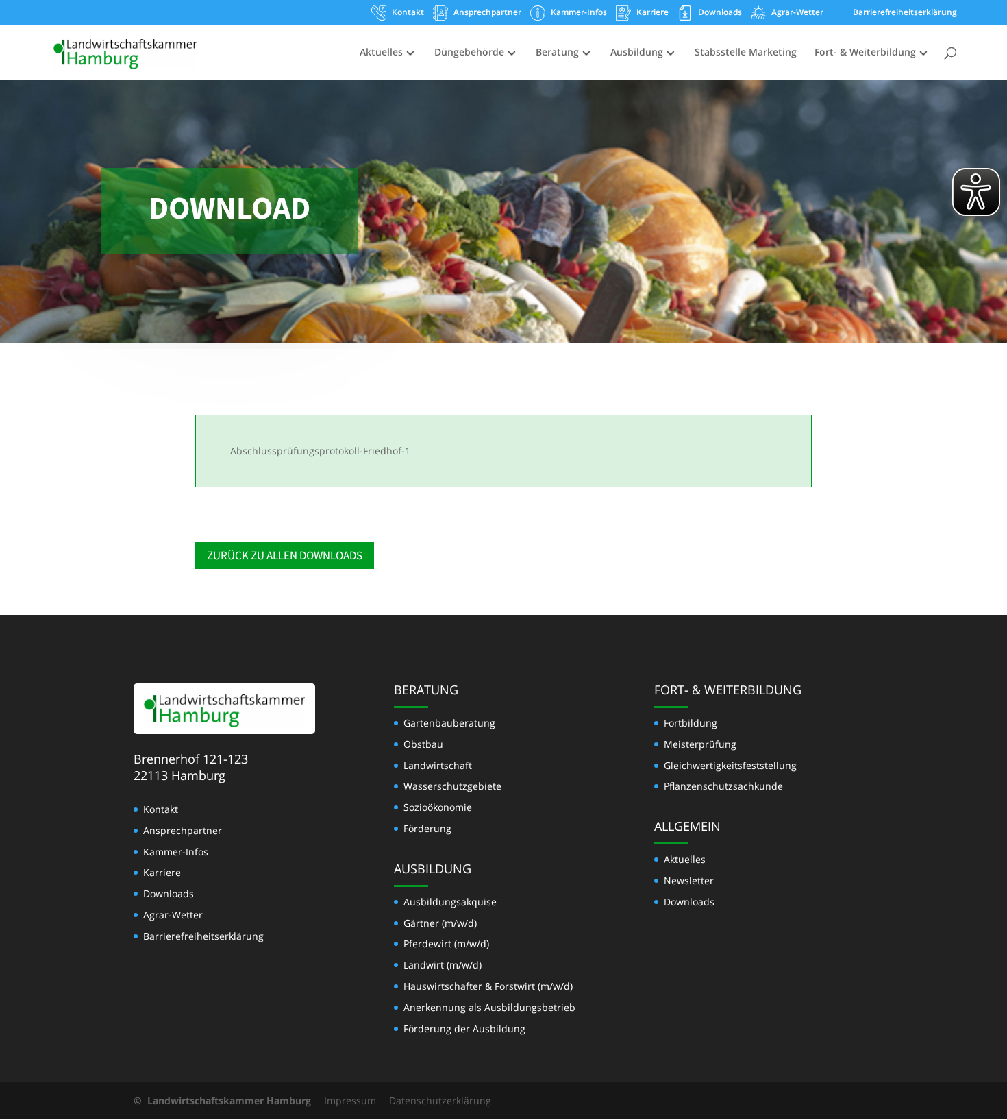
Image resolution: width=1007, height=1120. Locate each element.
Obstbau (423, 744)
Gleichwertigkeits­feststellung (730, 765)
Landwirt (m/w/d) (442, 964)
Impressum (350, 1100)
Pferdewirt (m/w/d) (446, 943)
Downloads (720, 13)
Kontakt (408, 13)
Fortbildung (690, 722)
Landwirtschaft (437, 765)
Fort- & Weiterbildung (865, 52)
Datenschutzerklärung (440, 1100)
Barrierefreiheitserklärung (905, 13)
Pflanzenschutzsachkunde (723, 785)
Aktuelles (381, 52)
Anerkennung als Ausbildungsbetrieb (489, 1007)
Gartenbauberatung (449, 722)
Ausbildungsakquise (450, 901)
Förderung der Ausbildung (464, 1028)
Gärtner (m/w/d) (440, 922)
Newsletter (689, 880)
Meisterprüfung (700, 744)
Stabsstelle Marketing (746, 52)
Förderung (427, 828)
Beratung (557, 52)
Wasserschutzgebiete (452, 785)
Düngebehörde (469, 52)
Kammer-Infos (579, 13)
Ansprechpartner (487, 13)
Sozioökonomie (437, 807)
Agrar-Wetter (797, 13)
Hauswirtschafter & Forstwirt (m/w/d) (488, 986)
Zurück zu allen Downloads (284, 555)
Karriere (652, 13)
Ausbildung (636, 52)
